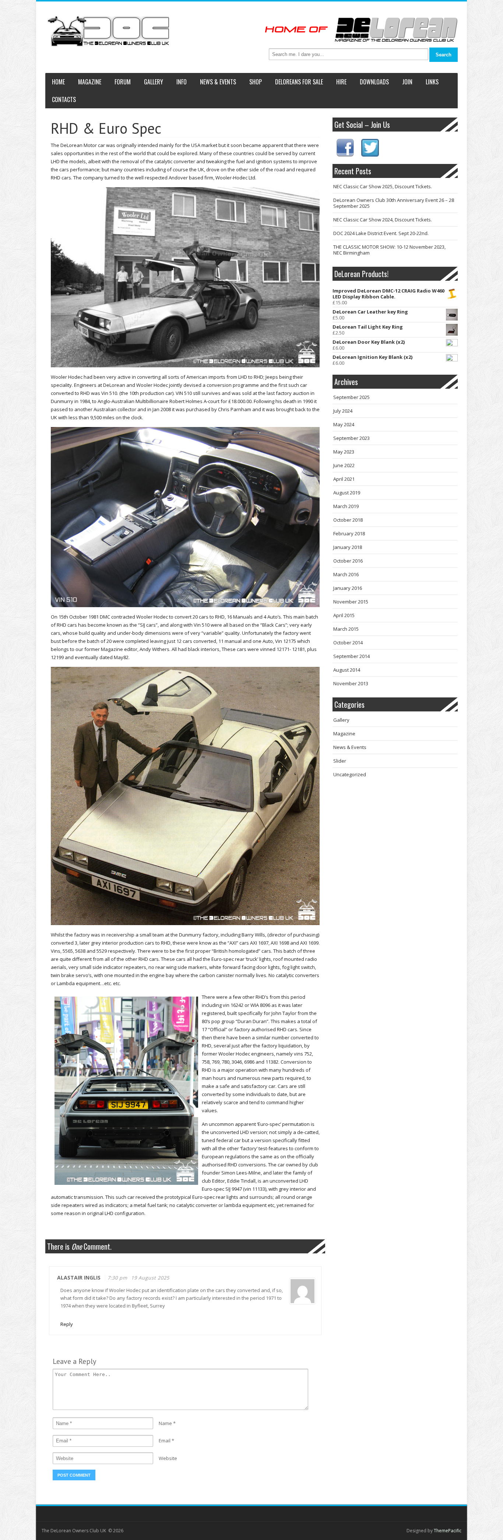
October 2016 (348, 560)
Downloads (374, 81)
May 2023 (343, 451)
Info (181, 81)
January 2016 (347, 588)
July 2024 (342, 410)
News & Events (218, 81)
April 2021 (344, 479)
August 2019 (346, 492)
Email (164, 1440)
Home (58, 81)
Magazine (89, 81)
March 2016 (346, 574)
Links (432, 81)
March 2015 (346, 629)
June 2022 (344, 465)
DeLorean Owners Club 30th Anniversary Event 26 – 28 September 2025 (393, 203)
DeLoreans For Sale (299, 81)
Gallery (153, 81)
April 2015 (344, 615)
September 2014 (351, 656)
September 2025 (351, 397)
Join (407, 81)
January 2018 (347, 547)
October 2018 (348, 520)
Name (165, 1423)
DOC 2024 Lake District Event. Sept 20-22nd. (381, 233)
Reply (66, 1324)
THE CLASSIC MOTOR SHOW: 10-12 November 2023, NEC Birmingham (389, 250)
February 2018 (349, 533)
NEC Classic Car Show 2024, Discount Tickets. (382, 219)
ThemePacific (447, 1530)
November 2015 (350, 601)
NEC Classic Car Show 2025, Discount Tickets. (382, 186)
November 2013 (350, 683)
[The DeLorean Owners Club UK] (108, 32)
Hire (341, 81)
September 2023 (351, 438)
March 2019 (346, 506)
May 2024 (343, 424)
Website (168, 1458)
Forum (123, 81)
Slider (339, 760)
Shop (255, 81)
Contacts (64, 99)
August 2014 (346, 669)
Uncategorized (349, 774)
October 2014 (348, 642)
